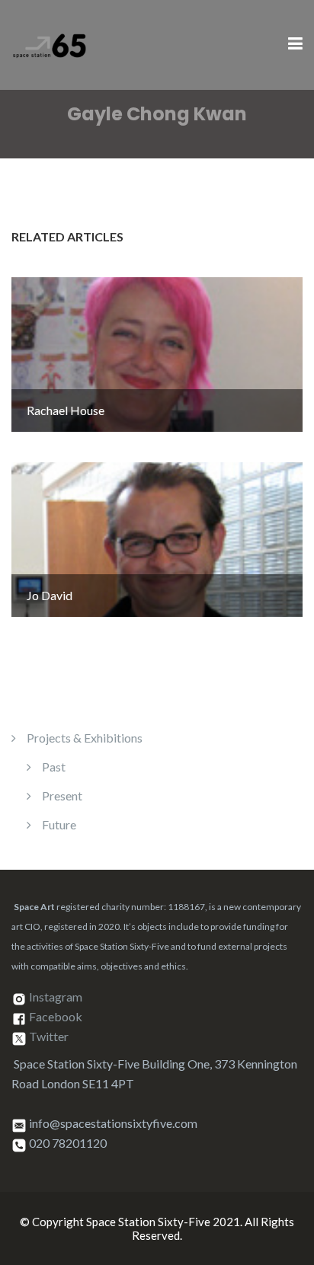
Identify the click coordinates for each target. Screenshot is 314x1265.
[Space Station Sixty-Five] (49, 43)
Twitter (49, 1037)
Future (59, 824)
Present (62, 795)
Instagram (55, 997)
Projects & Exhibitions (85, 737)
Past (54, 766)
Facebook (55, 1017)
